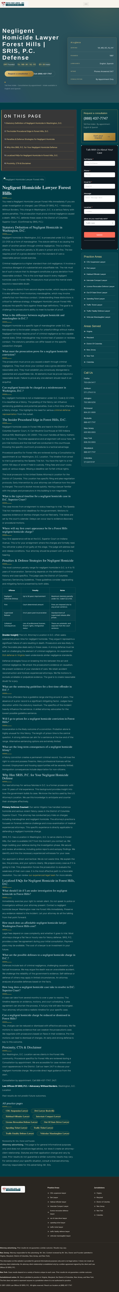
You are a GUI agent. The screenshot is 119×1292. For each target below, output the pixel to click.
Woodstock (88, 448)
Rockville (88, 418)
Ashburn (87, 388)
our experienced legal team (42, 875)
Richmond (88, 408)
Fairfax (87, 378)
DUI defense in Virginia (13, 655)
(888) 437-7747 (96, 118)
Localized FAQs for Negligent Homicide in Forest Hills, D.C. (32, 155)
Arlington (87, 398)
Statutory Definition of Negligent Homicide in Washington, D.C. (34, 123)
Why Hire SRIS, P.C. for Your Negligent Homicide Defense (32, 147)
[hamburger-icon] (86, 4)
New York (88, 438)
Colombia (88, 458)
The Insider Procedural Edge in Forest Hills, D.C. (27, 131)
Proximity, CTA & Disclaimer (19, 163)
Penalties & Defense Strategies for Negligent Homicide (31, 139)
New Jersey (89, 428)
